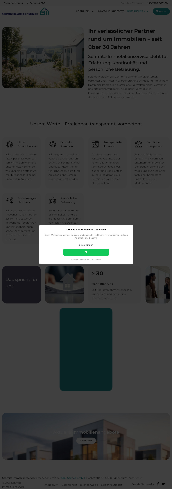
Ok (86, 252)
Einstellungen (86, 245)
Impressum (84, 259)
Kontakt (74, 259)
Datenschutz (95, 259)
